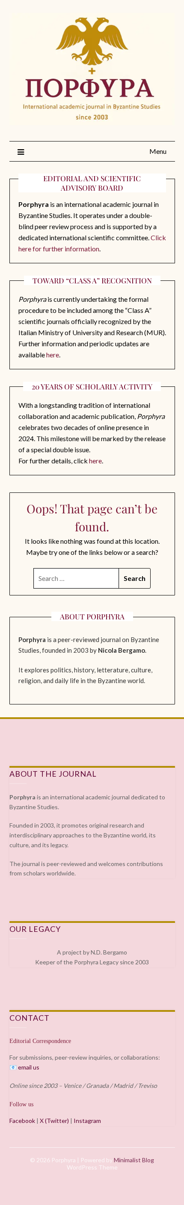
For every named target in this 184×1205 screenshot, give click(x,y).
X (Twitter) (54, 1120)
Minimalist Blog (134, 1160)
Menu (157, 151)
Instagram (87, 1120)
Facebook (22, 1120)
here (52, 355)
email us (28, 1067)
